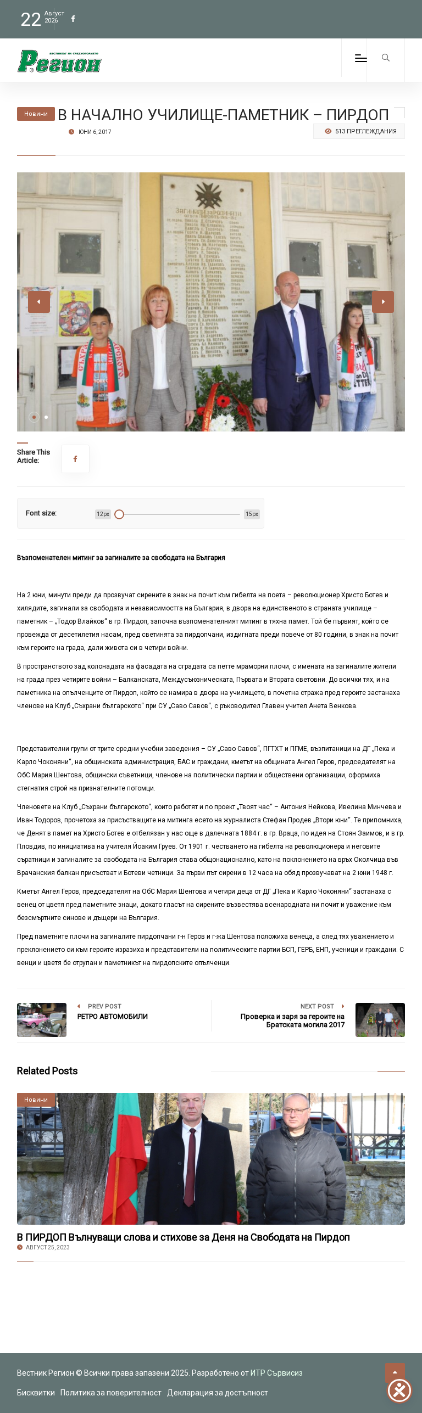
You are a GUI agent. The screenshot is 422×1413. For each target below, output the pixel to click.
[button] (34, 417)
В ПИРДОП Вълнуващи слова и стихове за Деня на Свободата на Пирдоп (183, 1237)
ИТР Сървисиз (277, 1373)
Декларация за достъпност (217, 1392)
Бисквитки (36, 1392)
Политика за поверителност (111, 1392)
